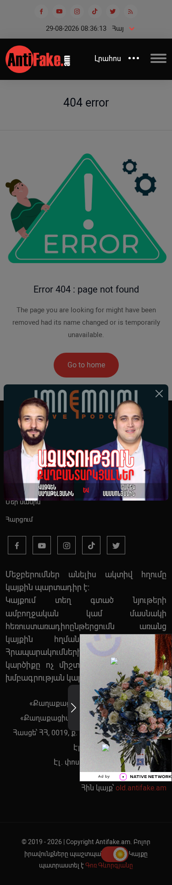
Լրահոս (107, 58)
